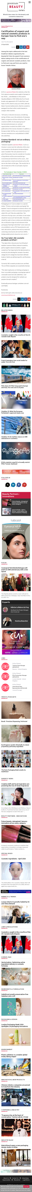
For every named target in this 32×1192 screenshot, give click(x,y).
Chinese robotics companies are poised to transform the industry (15, 1086)
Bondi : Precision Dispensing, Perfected (14, 721)
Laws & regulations (7, 26)
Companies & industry (10, 1110)
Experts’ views (7, 778)
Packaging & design (9, 1019)
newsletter (17, 1180)
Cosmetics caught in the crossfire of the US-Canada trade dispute (16, 335)
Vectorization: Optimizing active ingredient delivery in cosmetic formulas (13, 964)
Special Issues (6, 853)
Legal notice (26, 1180)
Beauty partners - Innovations (11, 495)
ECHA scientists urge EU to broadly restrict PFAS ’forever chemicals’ (15, 463)
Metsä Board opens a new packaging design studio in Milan (14, 1146)
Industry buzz (7, 1140)
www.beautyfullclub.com (8, 295)
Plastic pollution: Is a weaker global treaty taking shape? (14, 1055)
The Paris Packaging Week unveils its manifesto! (13, 770)
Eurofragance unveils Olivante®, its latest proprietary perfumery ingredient (15, 745)
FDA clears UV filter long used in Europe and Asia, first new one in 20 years (14, 386)
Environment (6, 1049)
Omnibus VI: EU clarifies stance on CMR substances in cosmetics (14, 437)
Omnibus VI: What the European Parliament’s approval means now (12, 412)
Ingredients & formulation (12, 989)
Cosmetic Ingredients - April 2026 (13, 859)
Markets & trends (8, 896)
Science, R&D (6, 957)
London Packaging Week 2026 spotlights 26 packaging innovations (14, 1025)
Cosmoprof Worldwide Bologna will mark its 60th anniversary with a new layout (14, 569)
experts (6, 602)
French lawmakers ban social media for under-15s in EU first (14, 361)
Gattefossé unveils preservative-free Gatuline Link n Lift (14, 995)
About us (6, 1178)
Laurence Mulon (11, 92)
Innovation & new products (13, 1079)
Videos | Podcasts (8, 697)
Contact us (15, 1178)
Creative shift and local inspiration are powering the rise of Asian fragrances (15, 785)
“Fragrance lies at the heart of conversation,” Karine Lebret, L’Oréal (14, 1116)
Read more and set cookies (23, 1190)
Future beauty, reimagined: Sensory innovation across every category (14, 822)
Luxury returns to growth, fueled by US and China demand (15, 902)
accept (27, 1186)
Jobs (3, 658)
